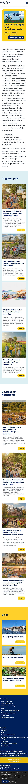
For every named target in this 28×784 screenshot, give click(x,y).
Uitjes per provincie (7, 703)
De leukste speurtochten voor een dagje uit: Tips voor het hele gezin (13, 213)
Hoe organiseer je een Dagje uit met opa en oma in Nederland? (13, 263)
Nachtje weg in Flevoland (13, 637)
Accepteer (5, 781)
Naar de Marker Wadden (13, 658)
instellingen (4, 778)
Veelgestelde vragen (7, 717)
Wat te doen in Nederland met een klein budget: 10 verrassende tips (13, 583)
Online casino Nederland (8, 713)
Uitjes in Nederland (7, 701)
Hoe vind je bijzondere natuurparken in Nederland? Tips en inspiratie (12, 430)
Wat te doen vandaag (8, 706)
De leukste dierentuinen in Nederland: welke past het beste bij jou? (13, 482)
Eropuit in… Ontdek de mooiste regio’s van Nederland (11, 362)
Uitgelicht (4, 730)
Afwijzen (13, 781)
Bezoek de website (16, 38)
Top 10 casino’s (5, 746)
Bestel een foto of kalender (9, 743)
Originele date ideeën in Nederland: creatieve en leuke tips (12, 312)
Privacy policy (5, 715)
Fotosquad (4, 741)
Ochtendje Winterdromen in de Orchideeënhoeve (13, 680)
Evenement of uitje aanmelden (14, 760)
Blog (2, 732)
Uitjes (2, 708)
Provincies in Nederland (8, 735)
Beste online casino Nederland (10, 710)
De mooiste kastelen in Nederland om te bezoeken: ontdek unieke (13, 532)
